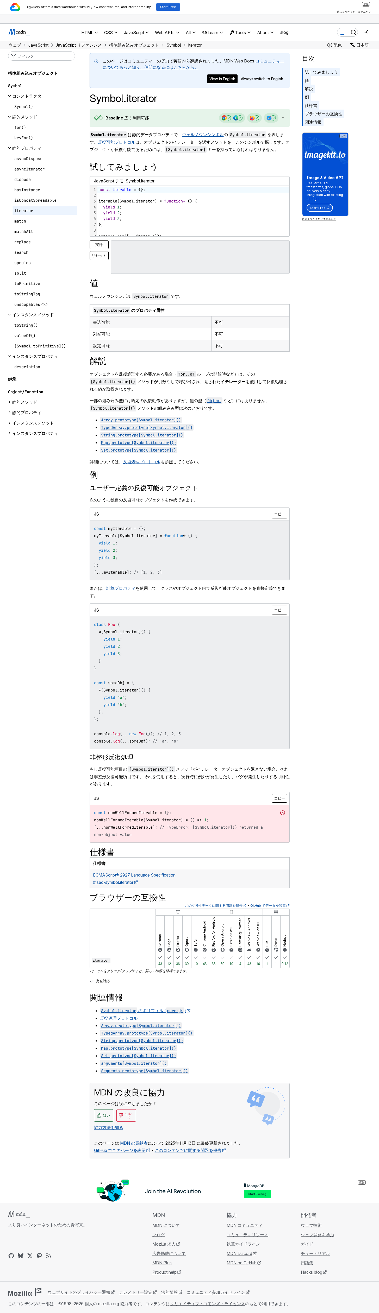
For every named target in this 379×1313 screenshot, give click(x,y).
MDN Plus (162, 1262)
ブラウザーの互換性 (323, 113)
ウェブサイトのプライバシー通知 (79, 1292)
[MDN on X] (30, 1256)
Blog (283, 32)
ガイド (307, 1244)
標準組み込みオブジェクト (33, 73)
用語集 (307, 1262)
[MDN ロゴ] (19, 1214)
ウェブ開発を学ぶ (317, 1234)
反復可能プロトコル (116, 142)
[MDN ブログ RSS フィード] (49, 1256)
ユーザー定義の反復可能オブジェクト (144, 488)
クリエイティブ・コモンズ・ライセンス (207, 1303)
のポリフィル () (143, 1010)
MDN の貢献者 (134, 1143)
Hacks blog (311, 1272)
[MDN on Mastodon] (39, 1256)
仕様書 (311, 105)
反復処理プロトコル (141, 461)
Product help (164, 1272)
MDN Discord (239, 1253)
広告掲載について (169, 1253)
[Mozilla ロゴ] (24, 1292)
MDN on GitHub (242, 1262)
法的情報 (169, 1292)
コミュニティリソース (247, 1234)
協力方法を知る (108, 1127)
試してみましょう (321, 72)
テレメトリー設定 (135, 1292)
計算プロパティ (120, 588)
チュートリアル (315, 1253)
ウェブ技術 (311, 1225)
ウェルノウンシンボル (203, 134)
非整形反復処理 (111, 757)
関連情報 (313, 122)
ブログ (158, 1234)
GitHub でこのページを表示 (120, 1150)
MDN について (166, 1225)
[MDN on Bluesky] (20, 1256)
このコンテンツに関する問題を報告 (188, 1150)
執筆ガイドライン (243, 1244)
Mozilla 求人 (164, 1244)
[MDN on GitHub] (11, 1256)
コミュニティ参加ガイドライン (216, 1292)
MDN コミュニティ (245, 1225)
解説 (309, 88)
